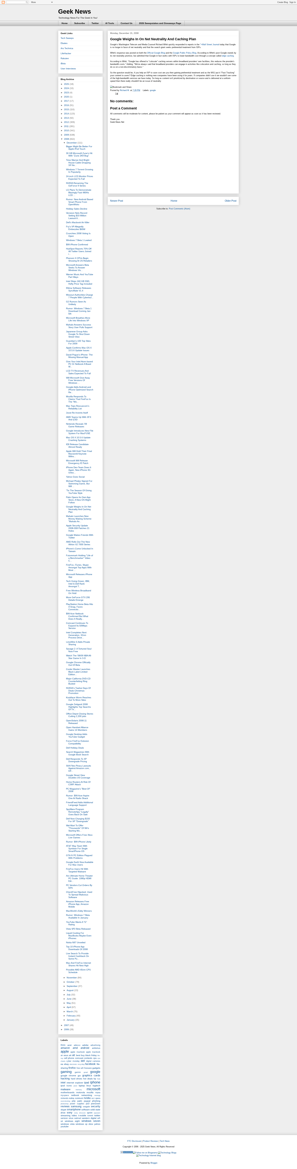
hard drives (76, 1078)
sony (69, 1112)
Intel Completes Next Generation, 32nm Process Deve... (76, 635)
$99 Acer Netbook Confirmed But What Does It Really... (77, 616)
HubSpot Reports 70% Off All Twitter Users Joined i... (78, 251)
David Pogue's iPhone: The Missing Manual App (79, 356)
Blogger (154, 1163)
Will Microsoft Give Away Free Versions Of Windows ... (78, 380)
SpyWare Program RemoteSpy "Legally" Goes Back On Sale (77, 812)
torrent (90, 1116)
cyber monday (73, 1061)
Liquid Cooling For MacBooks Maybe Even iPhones (78, 936)
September (72, 986)
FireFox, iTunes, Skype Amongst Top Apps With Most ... (79, 567)
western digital (89, 1118)
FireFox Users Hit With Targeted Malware (77, 870)
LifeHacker (66, 53)
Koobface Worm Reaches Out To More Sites (78, 698)
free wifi (80, 1068)
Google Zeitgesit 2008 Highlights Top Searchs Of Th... (78, 707)
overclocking (65, 1101)
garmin (78, 1072)
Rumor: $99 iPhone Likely (78, 841)
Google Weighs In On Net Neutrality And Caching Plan (78, 509)
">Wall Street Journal (209, 44)
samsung (76, 1106)
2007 (67, 1025)
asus (66, 1055)
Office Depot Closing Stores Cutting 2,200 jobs (79, 715)
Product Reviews (150, 1141)
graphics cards (91, 1075)
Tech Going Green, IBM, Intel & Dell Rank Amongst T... (78, 584)
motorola (80, 1092)
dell (83, 1060)
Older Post (230, 200)
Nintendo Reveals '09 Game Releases (76, 425)
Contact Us (126, 23)
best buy (80, 1055)
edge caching (228, 56)
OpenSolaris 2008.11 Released (76, 721)
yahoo (97, 1124)
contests (88, 1058)
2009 (67, 135)
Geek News (74, 11)
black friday (91, 1055)
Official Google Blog (156, 53)
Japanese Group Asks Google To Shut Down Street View (78, 334)
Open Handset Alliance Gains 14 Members (77, 728)
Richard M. (125, 90)
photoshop (65, 1104)
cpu (95, 1058)
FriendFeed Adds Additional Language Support (79, 803)
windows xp (81, 1124)
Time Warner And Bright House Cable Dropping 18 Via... (78, 163)
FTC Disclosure (134, 1141)
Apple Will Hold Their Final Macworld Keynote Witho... (79, 454)
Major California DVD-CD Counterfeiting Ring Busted (78, 681)
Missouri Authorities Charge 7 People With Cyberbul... (79, 296)
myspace (65, 1095)
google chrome (68, 1075)
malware (65, 1089)
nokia (71, 1098)
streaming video (69, 1115)
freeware (88, 1068)
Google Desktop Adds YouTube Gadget (76, 735)
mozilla (90, 1092)
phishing (96, 1101)
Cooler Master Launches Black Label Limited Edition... (78, 672)
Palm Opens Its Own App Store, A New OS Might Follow (78, 500)
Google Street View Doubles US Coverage (78, 776)
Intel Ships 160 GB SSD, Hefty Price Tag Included (79, 282)
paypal (87, 1101)
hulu (98, 1079)
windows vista (68, 1124)
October (71, 982)
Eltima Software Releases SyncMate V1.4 (78, 289)
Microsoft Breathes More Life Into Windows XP (78, 319)
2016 (67, 105)
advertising (95, 1045)
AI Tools (109, 23)
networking (86, 1095)
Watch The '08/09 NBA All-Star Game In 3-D (79, 656)
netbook (75, 1095)
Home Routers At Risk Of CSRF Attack (78, 783)
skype (63, 1109)
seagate (86, 1107)
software (85, 1109)
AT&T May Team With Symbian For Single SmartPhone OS (77, 848)
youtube (65, 1126)
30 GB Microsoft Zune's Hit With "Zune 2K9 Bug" (79, 154)
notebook (79, 1098)
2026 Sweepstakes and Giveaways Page (160, 23)
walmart (77, 1118)
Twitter (95, 23)
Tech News (165, 1141)
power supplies (77, 1104)
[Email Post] (116, 93)
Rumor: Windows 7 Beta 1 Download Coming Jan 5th (79, 311)
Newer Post (116, 200)
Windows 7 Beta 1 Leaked (79, 240)
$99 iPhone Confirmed (77, 244)
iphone (95, 1082)
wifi (98, 1118)
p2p (73, 1101)
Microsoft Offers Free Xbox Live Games (79, 836)
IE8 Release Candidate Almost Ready (77, 445)
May (69, 1003)
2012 (67, 122)
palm (79, 1101)
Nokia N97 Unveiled (75, 942)
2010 (67, 130)
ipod (63, 1085)
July (69, 994)
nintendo (64, 1098)
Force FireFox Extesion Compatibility (77, 742)
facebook (90, 1064)
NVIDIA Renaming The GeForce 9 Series (77, 184)
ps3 (87, 1103)
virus (71, 1118)
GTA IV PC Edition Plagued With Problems (79, 856)
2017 (67, 101)
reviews (65, 1106)
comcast (79, 1058)
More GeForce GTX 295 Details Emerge (78, 598)
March (70, 1011)
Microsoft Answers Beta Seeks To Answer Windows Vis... (77, 267)
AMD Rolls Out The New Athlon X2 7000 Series (78, 543)
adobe (85, 1045)
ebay (66, 1064)
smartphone (74, 1109)
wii (62, 1121)
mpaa (97, 1092)
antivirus (96, 1048)
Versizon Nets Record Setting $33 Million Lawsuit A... (76, 215)
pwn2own (95, 1103)
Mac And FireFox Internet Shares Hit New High (78, 964)
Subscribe (79, 23)
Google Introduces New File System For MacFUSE (79, 432)
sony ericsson (80, 1113)
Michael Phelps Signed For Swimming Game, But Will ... (79, 483)
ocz (93, 1098)
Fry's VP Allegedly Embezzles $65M (75, 227)
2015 (67, 109)
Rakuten (65, 58)
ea (62, 1064)
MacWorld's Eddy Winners (79, 911)
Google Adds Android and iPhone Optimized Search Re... (79, 390)
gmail (86, 1072)
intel (63, 1082)
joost (75, 1086)
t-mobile (82, 1115)
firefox (72, 1067)
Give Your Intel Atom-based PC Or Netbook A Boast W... (79, 364)
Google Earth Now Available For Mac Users (79, 863)
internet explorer (75, 1082)
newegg (97, 1095)
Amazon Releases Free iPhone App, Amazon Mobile (77, 904)
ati (70, 1055)
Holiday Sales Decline (76, 209)
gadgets (96, 1068)
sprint (89, 1112)
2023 (67, 92)
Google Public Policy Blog (184, 53)
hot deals (88, 1078)
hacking (65, 1078)
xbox (90, 1124)
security (95, 1106)
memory (79, 1090)
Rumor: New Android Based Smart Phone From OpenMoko (79, 202)
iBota (63, 63)
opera (97, 1098)
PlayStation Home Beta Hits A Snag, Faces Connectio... (79, 607)
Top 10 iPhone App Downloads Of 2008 (77, 947)
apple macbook (77, 1052)
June (69, 999)
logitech (96, 1085)
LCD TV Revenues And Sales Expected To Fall (78, 372)
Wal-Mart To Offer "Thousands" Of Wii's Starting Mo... (77, 828)
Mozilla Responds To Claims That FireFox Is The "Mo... (78, 399)
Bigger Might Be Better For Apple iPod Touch (79, 147)
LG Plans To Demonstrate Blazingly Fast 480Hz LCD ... (78, 192)
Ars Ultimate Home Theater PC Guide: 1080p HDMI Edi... (79, 878)
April (69, 1007)
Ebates (64, 43)
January (71, 1020)
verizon (64, 1118)
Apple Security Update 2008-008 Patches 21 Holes (77, 528)
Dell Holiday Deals (75, 748)
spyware (97, 1113)
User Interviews (68, 68)
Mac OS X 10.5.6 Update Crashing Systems (78, 438)
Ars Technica (67, 48)
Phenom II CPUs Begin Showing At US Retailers (79, 259)
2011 (66, 126)
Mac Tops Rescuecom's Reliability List (77, 407)
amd (75, 1047)
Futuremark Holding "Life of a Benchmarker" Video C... (79, 558)
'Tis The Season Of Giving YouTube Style (79, 491)
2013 (67, 118)
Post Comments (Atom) (179, 209)
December (72, 142)
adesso (77, 1045)
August (70, 990)
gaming (66, 1072)
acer (69, 1045)
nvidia (87, 1098)
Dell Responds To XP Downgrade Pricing (76, 760)
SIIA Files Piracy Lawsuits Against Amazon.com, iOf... (78, 768)
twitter (97, 1115)
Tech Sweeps (67, 38)
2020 (67, 96)
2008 (67, 139)
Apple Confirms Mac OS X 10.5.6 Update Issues (79, 349)
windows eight (72, 1121)
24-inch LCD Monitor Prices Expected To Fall (79, 177)
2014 (67, 113)
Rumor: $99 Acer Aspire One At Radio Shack (77, 796)
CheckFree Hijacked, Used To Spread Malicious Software (79, 894)
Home (65, 23)
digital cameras (93, 1061)
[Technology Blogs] (167, 1153)
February (71, 1015)
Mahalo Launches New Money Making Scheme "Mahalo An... (78, 519)
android (85, 1047)
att (73, 1055)
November (72, 977)
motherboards (67, 1092)
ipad (86, 1082)
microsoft (93, 1089)
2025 (67, 84)
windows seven (91, 1120)
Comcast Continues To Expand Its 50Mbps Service (77, 626)
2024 (67, 88)
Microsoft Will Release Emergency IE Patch (77, 461)
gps (79, 1076)
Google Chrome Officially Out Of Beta (78, 663)
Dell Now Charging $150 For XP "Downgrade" (78, 820)
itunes (69, 1086)
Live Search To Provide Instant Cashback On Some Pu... (77, 956)
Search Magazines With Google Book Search (77, 753)
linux (88, 1085)
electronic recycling (77, 1064)
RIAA (63, 1045)
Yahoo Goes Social (75, 477)
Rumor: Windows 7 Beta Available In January (78, 916)
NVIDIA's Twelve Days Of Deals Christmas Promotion (78, 691)
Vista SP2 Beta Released (78, 929)
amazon (65, 1047)
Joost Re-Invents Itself (77, 412)
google (153, 90)
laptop (82, 1085)
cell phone (69, 1058)
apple (65, 1051)
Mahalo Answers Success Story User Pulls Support (79, 326)
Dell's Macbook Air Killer (77, 222)
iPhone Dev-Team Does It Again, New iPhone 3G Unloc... (78, 470)
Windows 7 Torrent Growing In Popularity (79, 170)
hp (95, 1078)
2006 (67, 1029)
